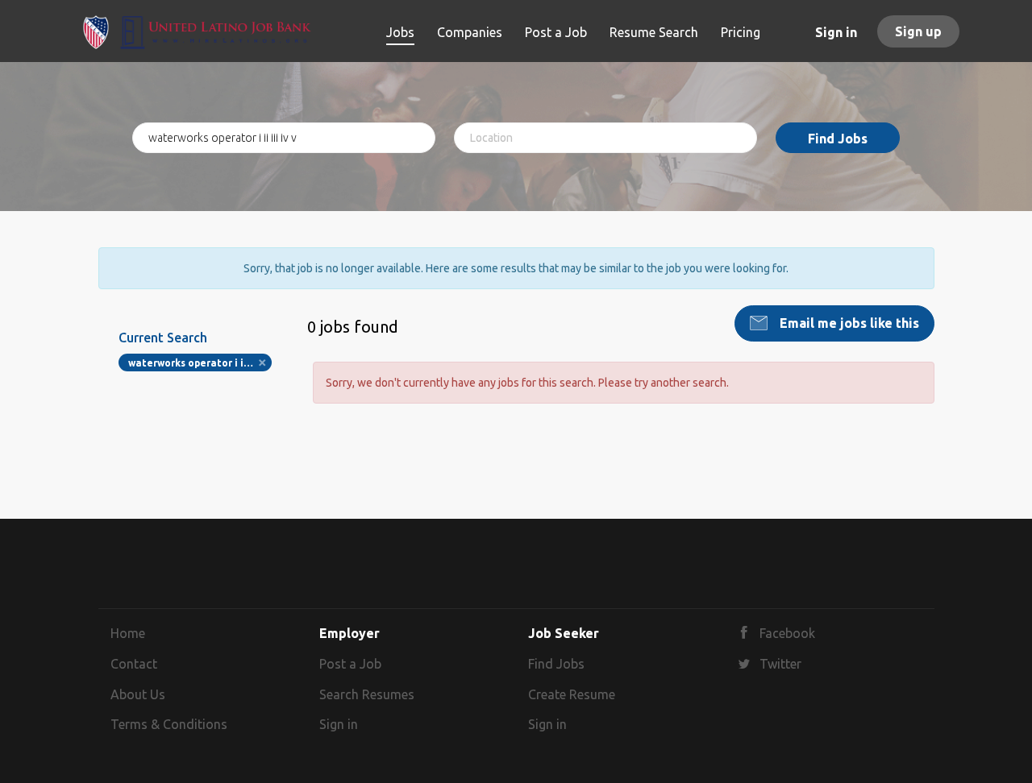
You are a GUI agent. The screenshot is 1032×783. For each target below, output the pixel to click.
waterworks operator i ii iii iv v (200, 363)
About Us (137, 694)
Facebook (787, 633)
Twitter (780, 664)
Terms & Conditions (168, 724)
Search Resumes (366, 694)
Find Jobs (838, 138)
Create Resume (571, 694)
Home (127, 633)
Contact (133, 664)
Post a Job (350, 664)
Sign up (918, 31)
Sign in (836, 32)
